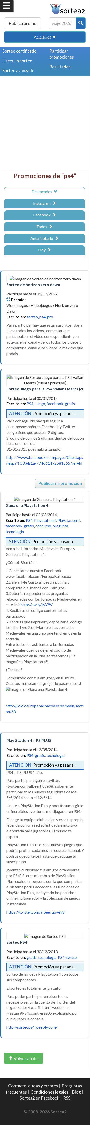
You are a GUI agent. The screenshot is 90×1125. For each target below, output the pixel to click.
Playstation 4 (69, 520)
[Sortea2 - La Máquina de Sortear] (68, 8)
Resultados (60, 66)
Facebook (42, 214)
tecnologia (15, 531)
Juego (40, 403)
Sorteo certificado (19, 51)
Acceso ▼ (45, 37)
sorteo (32, 316)
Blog (76, 1092)
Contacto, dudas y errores (33, 1085)
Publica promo (22, 23)
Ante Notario (42, 238)
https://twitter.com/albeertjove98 (35, 912)
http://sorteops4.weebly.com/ (32, 1027)
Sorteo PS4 (16, 942)
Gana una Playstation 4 (27, 505)
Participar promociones (62, 54)
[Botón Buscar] (81, 23)
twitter (72, 957)
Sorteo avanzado (18, 70)
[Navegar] (6, 6)
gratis (70, 403)
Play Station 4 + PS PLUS (29, 740)
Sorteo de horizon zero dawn (33, 284)
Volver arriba (26, 1058)
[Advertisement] (45, 125)
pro (50, 316)
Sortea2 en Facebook (40, 1098)
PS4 (30, 403)
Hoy (42, 249)
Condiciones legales (49, 1092)
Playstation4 (45, 520)
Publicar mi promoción (60, 483)
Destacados (43, 191)
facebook (55, 403)
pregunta (60, 525)
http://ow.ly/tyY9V (37, 604)
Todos (42, 226)
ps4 (43, 316)
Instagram (42, 203)
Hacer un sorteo (17, 60)
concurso (43, 525)
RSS (66, 1098)
